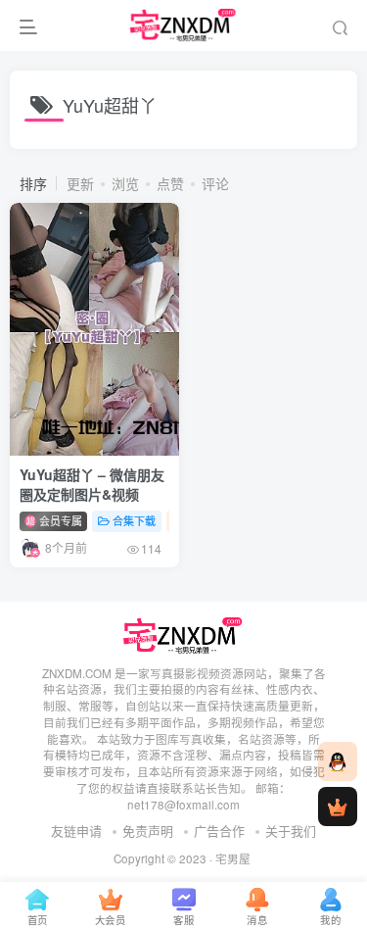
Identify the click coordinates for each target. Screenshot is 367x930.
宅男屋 (233, 858)
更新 (80, 183)
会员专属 (59, 520)
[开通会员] (337, 806)
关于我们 (290, 830)
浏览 (125, 183)
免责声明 (147, 830)
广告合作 (219, 830)
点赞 (170, 183)
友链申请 (76, 830)
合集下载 (134, 520)
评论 (215, 183)
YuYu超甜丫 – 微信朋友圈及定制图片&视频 (92, 484)
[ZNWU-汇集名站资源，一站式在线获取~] (183, 633)
